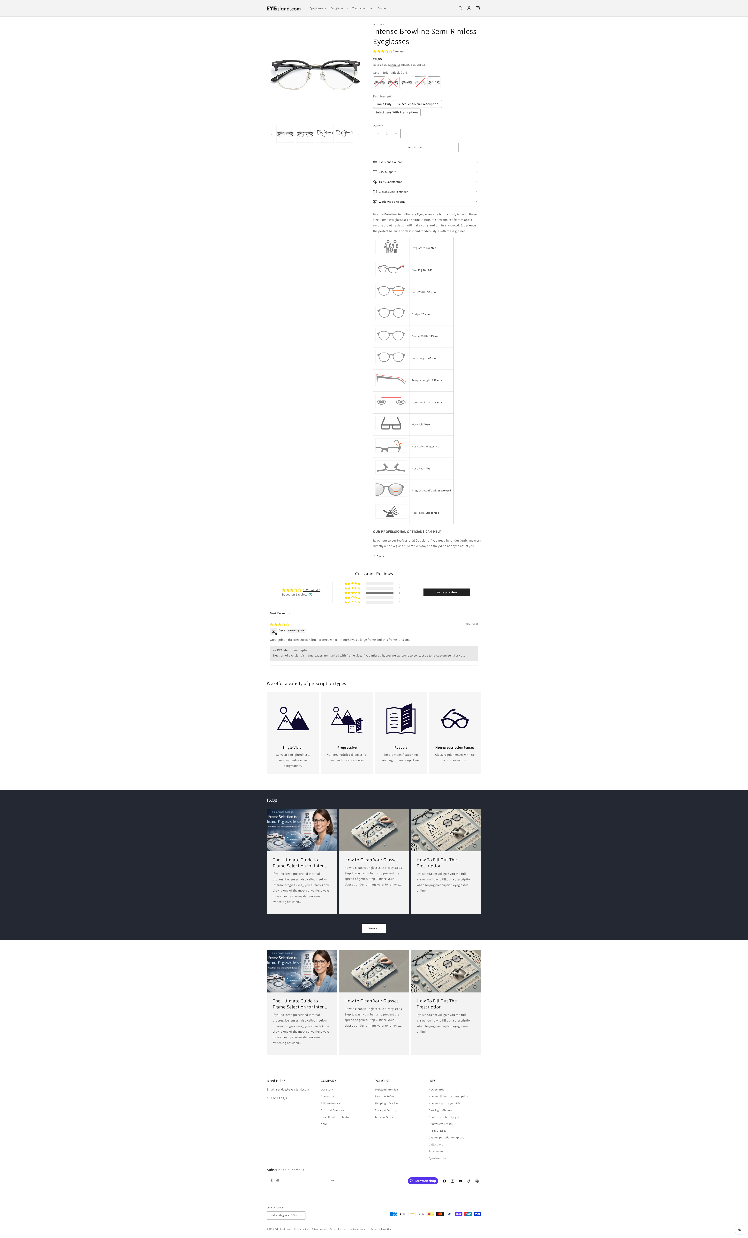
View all (374, 928)
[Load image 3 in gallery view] (325, 134)
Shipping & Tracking (387, 1103)
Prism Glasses (437, 1130)
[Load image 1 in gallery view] (285, 134)
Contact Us (328, 1096)
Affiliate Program (331, 1103)
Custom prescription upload (447, 1137)
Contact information (381, 1229)
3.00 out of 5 (311, 590)
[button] (317, 8)
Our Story (327, 1089)
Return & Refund (385, 1096)
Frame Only (384, 104)
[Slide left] (271, 134)
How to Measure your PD (444, 1103)
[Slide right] (359, 134)
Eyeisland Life (437, 1158)
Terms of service (338, 1229)
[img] (279, 624)
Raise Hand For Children (336, 1117)
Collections (436, 1144)
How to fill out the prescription (448, 1096)
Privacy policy (319, 1229)
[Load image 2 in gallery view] (305, 134)
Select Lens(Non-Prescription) (418, 104)
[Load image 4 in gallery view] (344, 134)
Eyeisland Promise (386, 1089)
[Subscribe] (332, 1180)
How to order (437, 1089)
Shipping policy (358, 1229)
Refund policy (301, 1229)
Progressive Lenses (441, 1124)
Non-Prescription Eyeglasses (446, 1117)
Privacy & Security (386, 1110)
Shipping (395, 64)
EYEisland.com (282, 1229)
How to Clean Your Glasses (372, 860)
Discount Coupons (332, 1110)
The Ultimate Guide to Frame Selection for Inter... (300, 863)
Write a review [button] (447, 592)
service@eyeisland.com (292, 1089)
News (324, 1124)
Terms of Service (385, 1117)
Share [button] (380, 556)
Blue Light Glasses (440, 1110)
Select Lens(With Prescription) (397, 112)
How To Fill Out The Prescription (437, 863)
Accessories (436, 1151)
